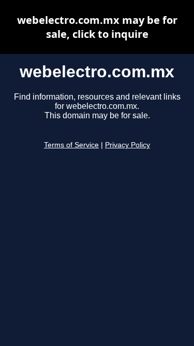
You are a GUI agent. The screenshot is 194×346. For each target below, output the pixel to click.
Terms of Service (71, 145)
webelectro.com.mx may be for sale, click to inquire (97, 27)
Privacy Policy (127, 145)
